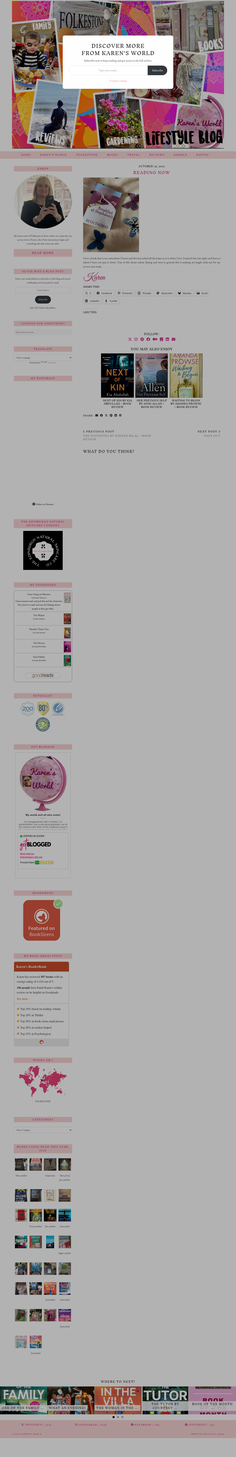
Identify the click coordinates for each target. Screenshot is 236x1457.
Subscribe (157, 70)
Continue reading (118, 80)
